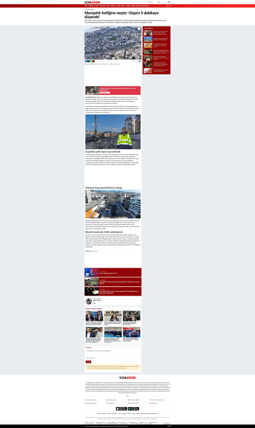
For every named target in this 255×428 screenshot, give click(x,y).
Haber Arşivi (154, 403)
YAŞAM (118, 5)
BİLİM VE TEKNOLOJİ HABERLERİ (111, 423)
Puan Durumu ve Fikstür (91, 403)
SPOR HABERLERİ (142, 422)
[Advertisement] (113, 75)
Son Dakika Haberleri (134, 403)
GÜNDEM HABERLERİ (111, 422)
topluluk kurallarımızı (98, 366)
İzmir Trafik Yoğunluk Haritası (158, 400)
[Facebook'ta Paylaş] (86, 61)
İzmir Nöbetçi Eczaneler (91, 400)
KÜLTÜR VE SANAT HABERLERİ (136, 423)
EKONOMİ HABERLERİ (132, 422)
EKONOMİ (102, 5)
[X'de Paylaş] (88, 61)
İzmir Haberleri (89, 9)
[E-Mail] (94, 303)
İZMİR (86, 5)
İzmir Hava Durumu (112, 400)
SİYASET (97, 5)
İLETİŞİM (92, 422)
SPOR (107, 5)
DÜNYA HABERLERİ (89, 423)
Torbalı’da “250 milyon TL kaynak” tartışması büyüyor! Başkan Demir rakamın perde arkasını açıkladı (94, 323)
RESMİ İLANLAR (135, 5)
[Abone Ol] (140, 61)
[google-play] (133, 408)
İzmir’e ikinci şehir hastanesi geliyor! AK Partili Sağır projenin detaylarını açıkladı (113, 323)
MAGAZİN (112, 5)
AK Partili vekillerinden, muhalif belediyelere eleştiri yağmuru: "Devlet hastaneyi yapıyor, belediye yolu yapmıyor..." (112, 340)
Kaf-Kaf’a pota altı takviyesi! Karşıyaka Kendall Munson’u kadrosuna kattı (129, 323)
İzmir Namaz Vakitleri (134, 400)
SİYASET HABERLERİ (122, 422)
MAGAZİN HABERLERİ (153, 422)
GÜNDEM (91, 5)
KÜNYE (86, 422)
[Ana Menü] (170, 5)
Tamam (169, 426)
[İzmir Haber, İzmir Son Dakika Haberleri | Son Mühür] (92, 2)
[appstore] (121, 408)
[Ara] (168, 5)
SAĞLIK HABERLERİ (149, 423)
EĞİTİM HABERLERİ (124, 423)
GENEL (128, 5)
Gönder (88, 361)
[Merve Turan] (89, 301)
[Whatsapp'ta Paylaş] (91, 61)
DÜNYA (123, 5)
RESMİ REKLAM (144, 5)
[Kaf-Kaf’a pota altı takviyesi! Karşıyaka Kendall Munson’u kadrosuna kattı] (131, 315)
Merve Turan (88, 64)
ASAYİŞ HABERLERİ (99, 423)
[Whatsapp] (127, 396)
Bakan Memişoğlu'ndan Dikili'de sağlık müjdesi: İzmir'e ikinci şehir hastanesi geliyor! (131, 339)
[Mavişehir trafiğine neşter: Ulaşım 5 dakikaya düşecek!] (113, 43)
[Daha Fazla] (93, 61)
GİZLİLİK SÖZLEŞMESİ (100, 422)
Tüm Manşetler (111, 403)
